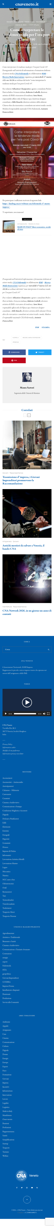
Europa (5, 1062)
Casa (4, 1034)
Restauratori (7, 892)
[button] (27, 702)
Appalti (5, 1026)
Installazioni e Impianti (11, 990)
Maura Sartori (27, 387)
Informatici (7, 855)
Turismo (6, 1152)
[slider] (25, 713)
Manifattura (40, 22)
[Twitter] (21, 1187)
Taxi (4, 896)
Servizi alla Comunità (11, 1002)
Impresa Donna (8, 986)
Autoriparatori (8, 786)
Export (5, 1066)
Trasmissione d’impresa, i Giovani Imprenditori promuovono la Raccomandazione (21, 480)
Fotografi (6, 835)
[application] (27, 702)
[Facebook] (17, 1187)
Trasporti (6, 1148)
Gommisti (6, 843)
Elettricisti (6, 827)
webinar (16, 342)
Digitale (6, 814)
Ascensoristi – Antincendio (13, 782)
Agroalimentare (8, 933)
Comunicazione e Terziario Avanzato (16, 949)
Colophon (21, 1213)
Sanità (5, 1135)
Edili (4, 822)
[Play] (6, 713)
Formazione (7, 1074)
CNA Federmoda (22, 73)
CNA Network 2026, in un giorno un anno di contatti (27, 612)
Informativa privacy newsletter (13, 753)
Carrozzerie (7, 794)
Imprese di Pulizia (9, 851)
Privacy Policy (7, 744)
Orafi (5, 887)
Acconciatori (7, 778)
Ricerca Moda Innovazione (13, 77)
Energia (5, 1058)
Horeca (5, 847)
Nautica (5, 875)
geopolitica (7, 974)
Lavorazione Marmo (10, 863)
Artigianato (22, 224)
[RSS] (37, 1187)
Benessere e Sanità (9, 941)
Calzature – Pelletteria (11, 790)
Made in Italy (30, 22)
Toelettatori (7, 908)
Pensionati (6, 994)
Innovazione (18, 22)
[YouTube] (32, 1187)
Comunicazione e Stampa (12, 806)
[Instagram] (26, 1187)
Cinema (5, 1038)
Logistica (6, 1107)
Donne (5, 1054)
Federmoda (7, 965)
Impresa (5, 1083)
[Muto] (44, 713)
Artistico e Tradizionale (11, 937)
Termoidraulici (8, 900)
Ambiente (6, 1022)
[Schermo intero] (48, 713)
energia (5, 957)
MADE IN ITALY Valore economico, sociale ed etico (34, 228)
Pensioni (6, 1123)
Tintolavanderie (9, 904)
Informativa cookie (9, 747)
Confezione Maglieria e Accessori (15, 810)
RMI (44, 73)
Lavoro (5, 1099)
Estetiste (6, 831)
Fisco (4, 1070)
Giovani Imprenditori (11, 978)
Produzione (7, 998)
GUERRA (7, 982)
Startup (5, 1143)
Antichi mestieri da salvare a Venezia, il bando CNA (23, 547)
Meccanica (6, 871)
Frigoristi (6, 839)
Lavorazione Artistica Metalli (13, 859)
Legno (5, 867)
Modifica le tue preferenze (11, 750)
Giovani (10, 22)
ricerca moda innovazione (31, 337)
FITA (5, 970)
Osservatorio (7, 1119)
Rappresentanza (16, 473)
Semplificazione (8, 1139)
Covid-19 (16, 337)
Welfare (5, 1156)
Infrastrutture (8, 1091)
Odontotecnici (8, 883)
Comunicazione (8, 1042)
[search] (48, 650)
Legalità (5, 1103)
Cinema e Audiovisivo (11, 802)
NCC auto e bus (9, 879)
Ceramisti (6, 798)
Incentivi (6, 1087)
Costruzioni (7, 953)
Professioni (7, 1127)
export (5, 961)
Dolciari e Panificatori (11, 819)
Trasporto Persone (9, 916)
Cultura (5, 1046)
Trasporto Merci (9, 912)
